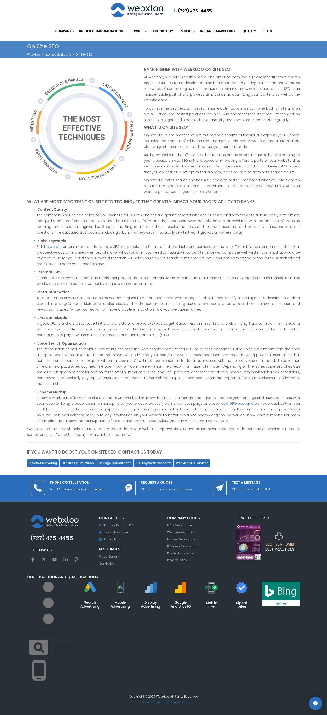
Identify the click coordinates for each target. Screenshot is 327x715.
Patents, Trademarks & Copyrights (163, 702)
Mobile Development (183, 539)
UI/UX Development (181, 525)
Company (63, 31)
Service (137, 31)
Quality (249, 31)
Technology (162, 31)
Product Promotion (181, 553)
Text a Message (116, 532)
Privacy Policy (177, 560)
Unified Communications (101, 31)
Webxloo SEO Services (192, 463)
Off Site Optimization (78, 463)
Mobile (187, 31)
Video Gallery (109, 556)
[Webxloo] (137, 10)
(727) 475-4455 (194, 11)
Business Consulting (182, 546)
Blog (268, 31)
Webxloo (33, 54)
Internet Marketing (218, 31)
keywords (52, 246)
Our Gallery (107, 563)
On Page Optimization (114, 463)
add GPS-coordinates (240, 403)
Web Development (181, 532)
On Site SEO (83, 54)
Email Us (110, 539)
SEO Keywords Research (153, 463)
